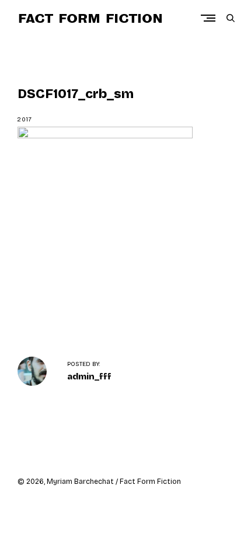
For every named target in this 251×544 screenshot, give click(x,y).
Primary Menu (210, 18)
